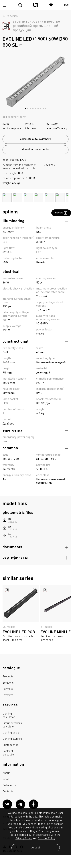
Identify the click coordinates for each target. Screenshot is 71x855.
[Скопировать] (20, 45)
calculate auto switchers (35, 139)
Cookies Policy (46, 838)
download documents (35, 149)
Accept (35, 847)
